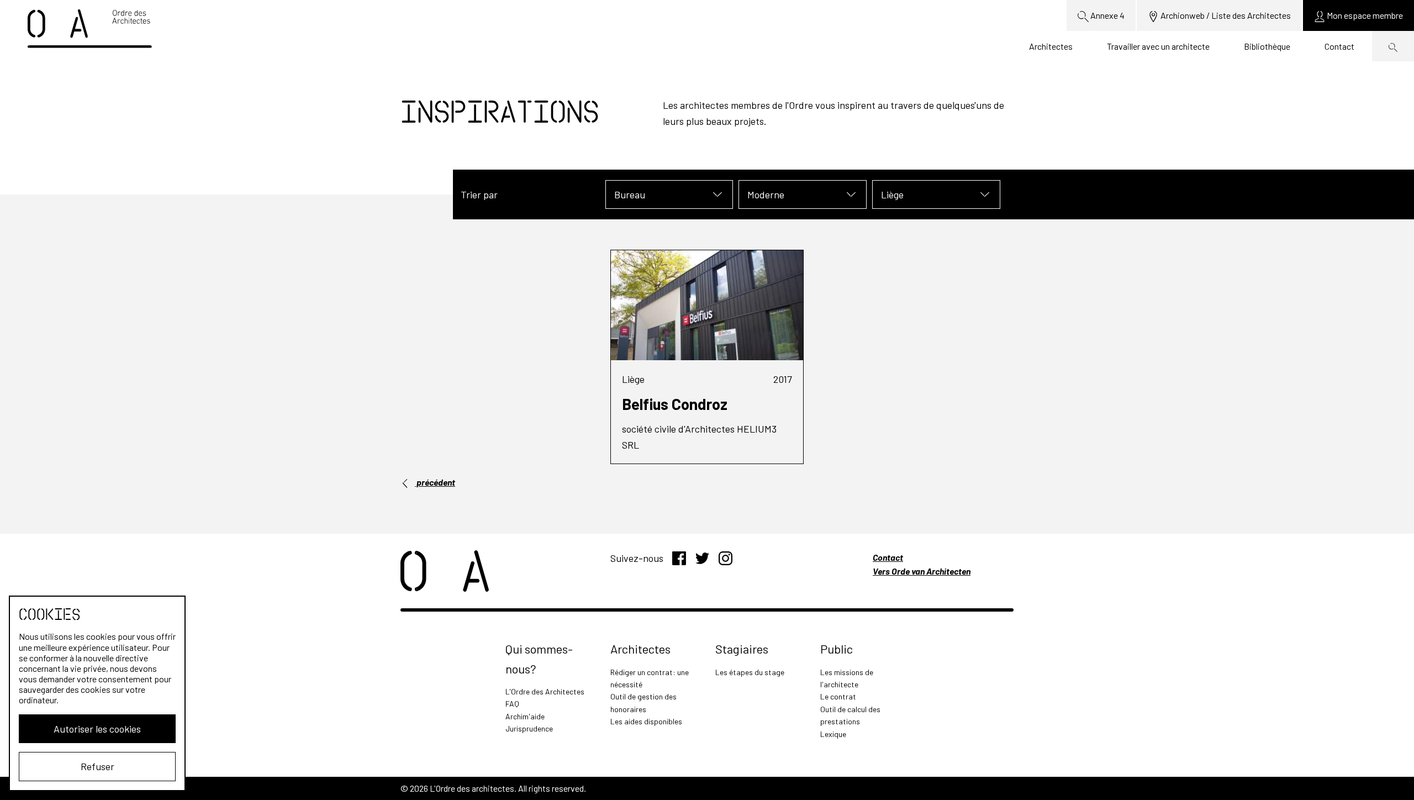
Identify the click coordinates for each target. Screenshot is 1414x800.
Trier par (479, 194)
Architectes (1051, 46)
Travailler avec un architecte (1158, 46)
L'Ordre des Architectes (544, 691)
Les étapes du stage (749, 672)
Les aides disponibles (646, 721)
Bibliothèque (1267, 46)
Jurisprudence (529, 728)
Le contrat (838, 696)
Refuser (97, 766)
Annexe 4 (1107, 15)
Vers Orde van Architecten (921, 571)
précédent (435, 482)
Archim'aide (525, 716)
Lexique (833, 734)
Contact (1339, 46)
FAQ (512, 703)
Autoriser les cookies (97, 729)
